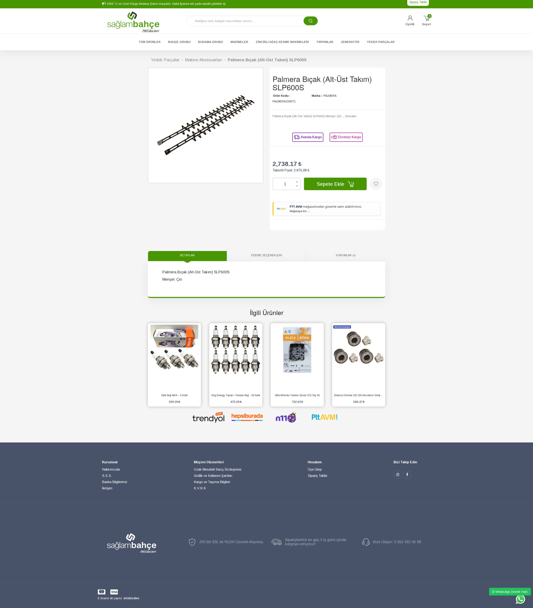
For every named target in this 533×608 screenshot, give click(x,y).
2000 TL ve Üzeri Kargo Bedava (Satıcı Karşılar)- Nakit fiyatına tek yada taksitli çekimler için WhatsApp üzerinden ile (183, 3)
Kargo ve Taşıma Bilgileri (212, 482)
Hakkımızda (111, 469)
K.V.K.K (200, 488)
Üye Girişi (315, 469)
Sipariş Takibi (317, 475)
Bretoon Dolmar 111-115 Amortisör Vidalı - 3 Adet (359, 395)
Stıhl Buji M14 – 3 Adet (174, 395)
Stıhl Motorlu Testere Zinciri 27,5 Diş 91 (297, 395)
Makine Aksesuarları (203, 60)
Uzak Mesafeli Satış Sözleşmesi (217, 469)
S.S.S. (107, 475)
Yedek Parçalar (165, 60)
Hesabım (315, 462)
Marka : (317, 95)
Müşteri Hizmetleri (209, 462)
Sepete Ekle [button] (331, 184)
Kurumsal (109, 462)
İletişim (107, 488)
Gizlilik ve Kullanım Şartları (213, 475)
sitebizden (131, 598)
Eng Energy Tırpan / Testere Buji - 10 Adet (236, 395)
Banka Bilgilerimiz (114, 482)
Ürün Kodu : (281, 95)
